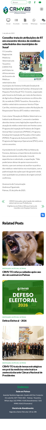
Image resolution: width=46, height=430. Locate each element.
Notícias (15, 268)
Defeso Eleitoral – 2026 (14, 320)
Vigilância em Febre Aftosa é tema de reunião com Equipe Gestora (22, 207)
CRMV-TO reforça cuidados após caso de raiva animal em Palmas (21, 273)
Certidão (25, 24)
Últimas (22, 268)
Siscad (8, 24)
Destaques (6, 268)
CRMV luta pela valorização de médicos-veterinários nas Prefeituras (25, 202)
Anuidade (16, 24)
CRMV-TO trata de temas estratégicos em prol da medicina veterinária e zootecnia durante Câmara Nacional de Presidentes (22, 371)
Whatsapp (34, 24)
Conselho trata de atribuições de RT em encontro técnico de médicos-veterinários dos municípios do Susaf (22, 42)
